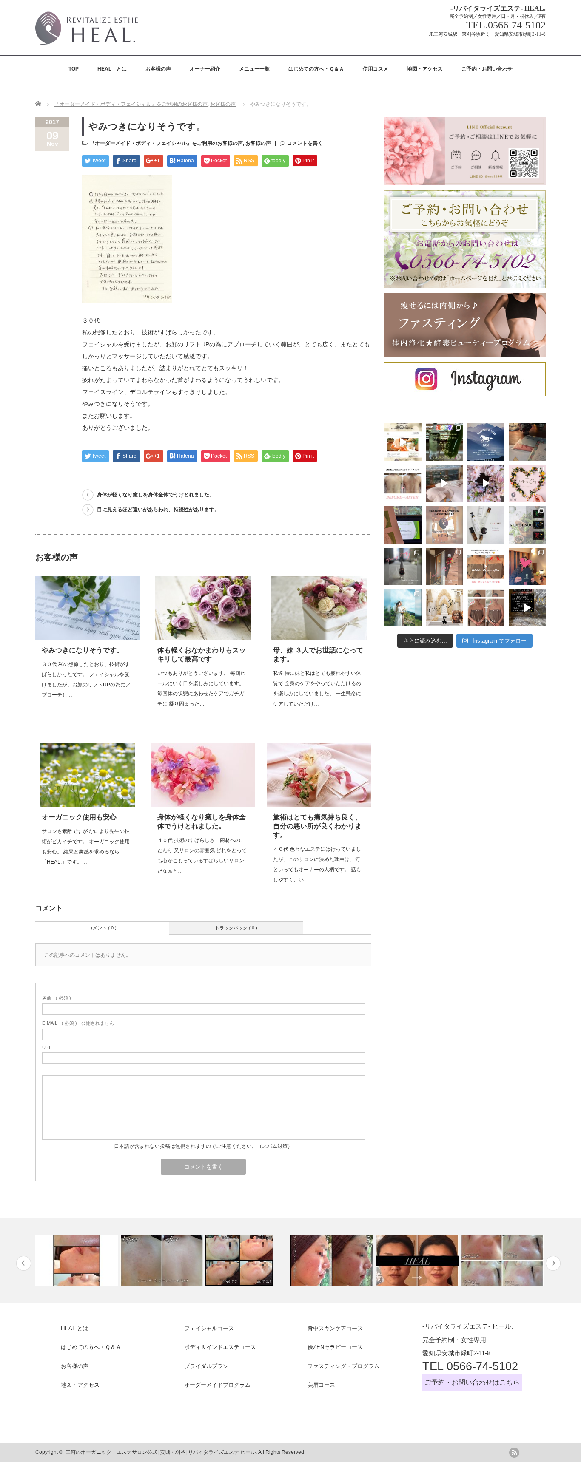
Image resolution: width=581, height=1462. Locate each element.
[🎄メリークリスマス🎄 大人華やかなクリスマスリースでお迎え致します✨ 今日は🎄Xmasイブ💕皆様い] (444, 566)
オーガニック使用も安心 (79, 817)
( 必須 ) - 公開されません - (79, 1023)
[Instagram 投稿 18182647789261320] (527, 607)
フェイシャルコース (209, 1328)
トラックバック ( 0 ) (236, 927)
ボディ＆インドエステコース (220, 1347)
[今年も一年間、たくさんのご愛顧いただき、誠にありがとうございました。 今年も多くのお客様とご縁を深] (444, 525)
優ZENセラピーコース (335, 1347)
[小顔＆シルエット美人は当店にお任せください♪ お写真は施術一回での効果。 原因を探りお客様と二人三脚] (485, 566)
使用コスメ (375, 69)
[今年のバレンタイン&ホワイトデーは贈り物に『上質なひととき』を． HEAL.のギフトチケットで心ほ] (527, 483)
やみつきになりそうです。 (82, 650)
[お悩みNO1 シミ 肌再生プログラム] (502, 1260)
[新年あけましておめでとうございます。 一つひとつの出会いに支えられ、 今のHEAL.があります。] (485, 442)
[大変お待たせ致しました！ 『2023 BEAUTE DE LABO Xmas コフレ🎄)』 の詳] (444, 607)
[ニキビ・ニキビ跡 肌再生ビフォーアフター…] (331, 1260)
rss (514, 1453)
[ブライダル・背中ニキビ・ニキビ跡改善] (161, 1260)
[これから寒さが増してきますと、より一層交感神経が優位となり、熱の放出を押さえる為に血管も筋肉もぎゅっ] (527, 525)
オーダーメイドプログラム (217, 1385)
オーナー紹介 (205, 69)
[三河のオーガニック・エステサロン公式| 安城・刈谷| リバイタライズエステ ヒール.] (86, 47)
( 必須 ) (56, 997)
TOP (73, 69)
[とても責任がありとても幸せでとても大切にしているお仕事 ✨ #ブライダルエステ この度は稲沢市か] (403, 607)
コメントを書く (305, 143)
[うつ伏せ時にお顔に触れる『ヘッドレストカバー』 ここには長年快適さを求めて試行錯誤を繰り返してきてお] (444, 483)
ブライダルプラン (206, 1366)
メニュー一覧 (254, 69)
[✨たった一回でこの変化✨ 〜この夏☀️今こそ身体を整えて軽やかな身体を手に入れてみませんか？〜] (403, 483)
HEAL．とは (112, 69)
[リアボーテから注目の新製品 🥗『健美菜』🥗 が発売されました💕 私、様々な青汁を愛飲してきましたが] (444, 442)
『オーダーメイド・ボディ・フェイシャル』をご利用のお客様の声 (131, 104)
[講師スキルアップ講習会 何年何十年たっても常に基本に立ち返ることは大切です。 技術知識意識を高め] (403, 525)
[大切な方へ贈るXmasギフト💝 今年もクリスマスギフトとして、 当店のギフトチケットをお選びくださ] (527, 442)
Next (553, 1263)
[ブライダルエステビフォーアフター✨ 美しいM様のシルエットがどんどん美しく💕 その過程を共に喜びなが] (485, 607)
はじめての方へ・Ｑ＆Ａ (316, 69)
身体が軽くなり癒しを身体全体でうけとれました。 (155, 495)
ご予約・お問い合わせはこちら (472, 1382)
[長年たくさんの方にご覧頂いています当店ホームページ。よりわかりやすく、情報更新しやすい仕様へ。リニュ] (403, 442)
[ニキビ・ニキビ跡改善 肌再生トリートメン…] (246, 1260)
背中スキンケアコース (335, 1328)
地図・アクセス (425, 69)
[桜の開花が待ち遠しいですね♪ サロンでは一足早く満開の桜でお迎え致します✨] (485, 483)
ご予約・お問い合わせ (487, 69)
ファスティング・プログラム (343, 1366)
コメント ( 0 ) (102, 927)
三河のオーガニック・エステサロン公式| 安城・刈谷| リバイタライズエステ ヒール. (161, 1452)
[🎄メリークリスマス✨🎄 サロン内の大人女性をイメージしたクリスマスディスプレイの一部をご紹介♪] (403, 566)
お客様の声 (158, 69)
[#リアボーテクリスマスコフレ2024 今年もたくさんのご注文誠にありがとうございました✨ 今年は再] (527, 566)
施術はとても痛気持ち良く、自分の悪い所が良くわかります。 (317, 826)
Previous (23, 1263)
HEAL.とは (74, 1328)
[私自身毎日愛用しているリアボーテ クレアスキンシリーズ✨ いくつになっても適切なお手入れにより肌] (485, 525)
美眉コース (321, 1385)
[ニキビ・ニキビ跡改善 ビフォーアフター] (76, 1260)
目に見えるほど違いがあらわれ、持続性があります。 (158, 510)
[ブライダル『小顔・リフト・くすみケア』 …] (417, 1260)
